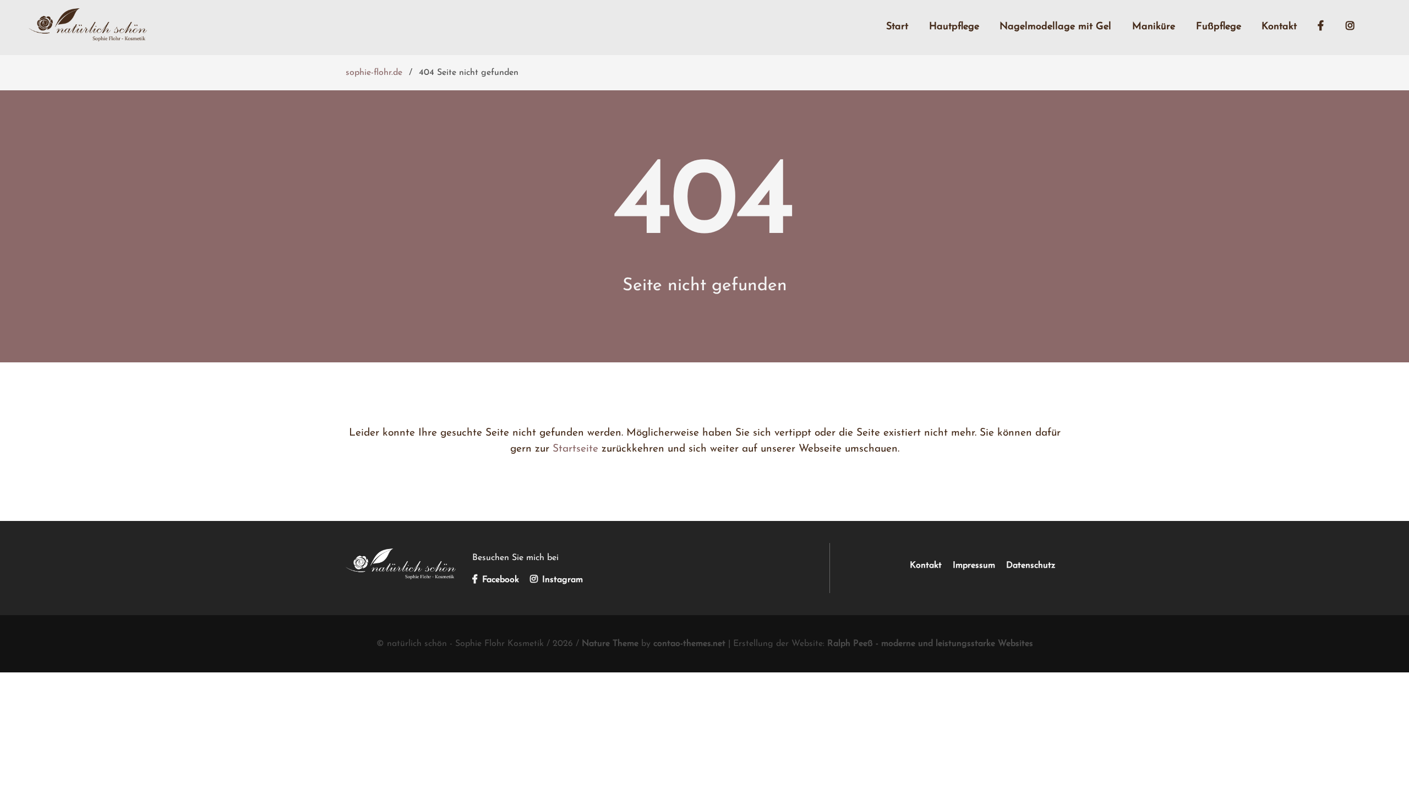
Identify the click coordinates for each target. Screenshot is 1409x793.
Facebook (499, 579)
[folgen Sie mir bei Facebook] (1325, 27)
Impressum (974, 565)
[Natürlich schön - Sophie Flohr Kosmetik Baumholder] (401, 577)
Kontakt (926, 565)
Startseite (575, 449)
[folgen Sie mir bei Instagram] (1354, 27)
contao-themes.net (689, 643)
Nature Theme (610, 643)
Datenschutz (1030, 565)
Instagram (561, 579)
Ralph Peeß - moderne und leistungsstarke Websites (930, 643)
